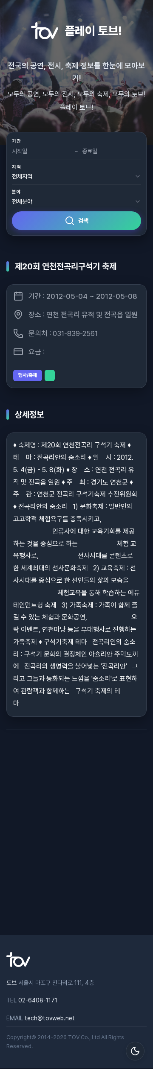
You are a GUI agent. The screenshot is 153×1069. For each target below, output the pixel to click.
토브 (11, 982)
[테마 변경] (135, 1051)
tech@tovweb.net (50, 1018)
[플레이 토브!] (18, 964)
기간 (16, 141)
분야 (16, 192)
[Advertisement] (76, 832)
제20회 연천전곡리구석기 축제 (65, 266)
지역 (16, 167)
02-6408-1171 (37, 1000)
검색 (83, 220)
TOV (73, 1037)
